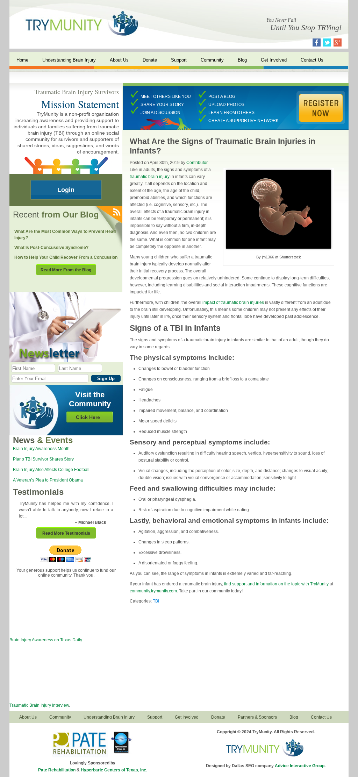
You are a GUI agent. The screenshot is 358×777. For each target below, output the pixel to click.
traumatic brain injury (150, 176)
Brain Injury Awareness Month (41, 448)
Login (65, 189)
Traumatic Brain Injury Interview (39, 705)
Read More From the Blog (66, 270)
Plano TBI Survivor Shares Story (43, 459)
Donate (150, 60)
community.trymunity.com (153, 591)
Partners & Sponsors (257, 717)
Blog (242, 60)
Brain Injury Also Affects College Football (51, 469)
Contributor (197, 162)
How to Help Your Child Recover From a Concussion (65, 257)
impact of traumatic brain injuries (233, 302)
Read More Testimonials (66, 533)
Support (179, 60)
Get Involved (274, 60)
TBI (156, 601)
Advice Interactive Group (299, 765)
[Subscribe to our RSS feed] (116, 212)
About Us (119, 60)
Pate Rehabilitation (57, 770)
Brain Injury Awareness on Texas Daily (45, 639)
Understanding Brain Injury (69, 60)
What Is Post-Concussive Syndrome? (51, 247)
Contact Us (312, 60)
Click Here (88, 417)
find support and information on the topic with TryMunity (276, 584)
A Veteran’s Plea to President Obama (48, 480)
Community (212, 60)
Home (22, 60)
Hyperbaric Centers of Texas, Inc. (114, 770)
